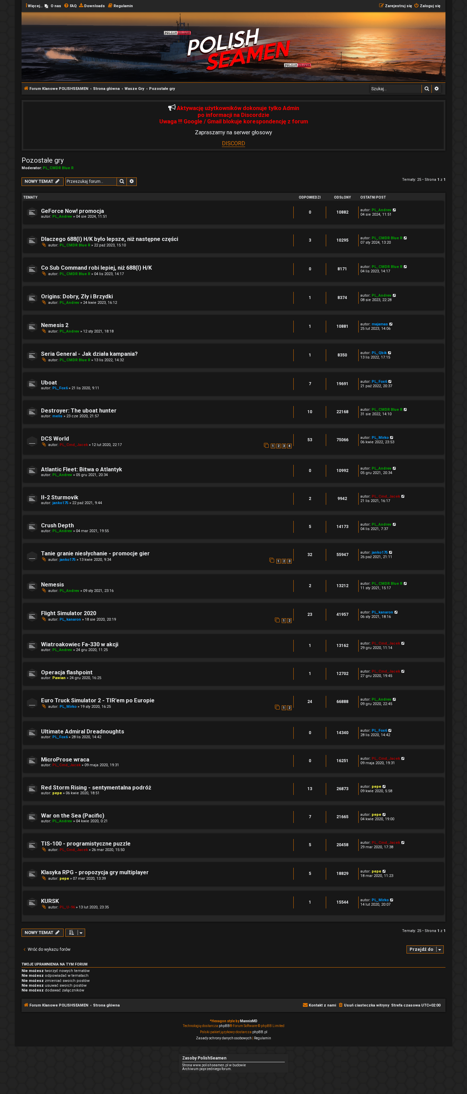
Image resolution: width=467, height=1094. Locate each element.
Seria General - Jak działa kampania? (89, 354)
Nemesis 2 (54, 325)
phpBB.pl (259, 1032)
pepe (57, 793)
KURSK (50, 901)
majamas (380, 324)
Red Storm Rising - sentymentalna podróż (96, 787)
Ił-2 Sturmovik (59, 497)
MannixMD (248, 1021)
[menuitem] (52, 6)
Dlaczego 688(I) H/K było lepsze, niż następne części (109, 239)
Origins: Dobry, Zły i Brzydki (77, 296)
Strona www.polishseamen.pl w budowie (214, 1065)
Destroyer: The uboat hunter (79, 410)
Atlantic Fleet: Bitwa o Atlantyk (81, 469)
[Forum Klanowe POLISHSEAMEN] (239, 49)
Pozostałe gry (43, 160)
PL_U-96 (67, 907)
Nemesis (52, 584)
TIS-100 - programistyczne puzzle (86, 843)
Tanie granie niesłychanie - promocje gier (95, 553)
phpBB (224, 1026)
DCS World (55, 438)
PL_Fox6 (60, 388)
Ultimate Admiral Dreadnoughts (82, 731)
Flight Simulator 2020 (68, 613)
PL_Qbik (379, 353)
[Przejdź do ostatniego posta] (394, 210)
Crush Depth (57, 525)
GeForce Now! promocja (72, 211)
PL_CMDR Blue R (58, 168)
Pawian (59, 678)
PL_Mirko (380, 437)
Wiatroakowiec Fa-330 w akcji (79, 644)
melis (57, 416)
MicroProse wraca (65, 759)
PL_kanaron (70, 619)
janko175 (60, 503)
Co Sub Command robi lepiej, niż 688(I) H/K (96, 268)
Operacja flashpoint (67, 672)
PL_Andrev (62, 216)
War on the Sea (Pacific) (72, 815)
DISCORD (233, 143)
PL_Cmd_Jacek (73, 445)
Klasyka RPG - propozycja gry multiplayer (95, 872)
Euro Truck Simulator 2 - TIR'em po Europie (98, 700)
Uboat (49, 382)
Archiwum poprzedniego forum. (207, 1069)
